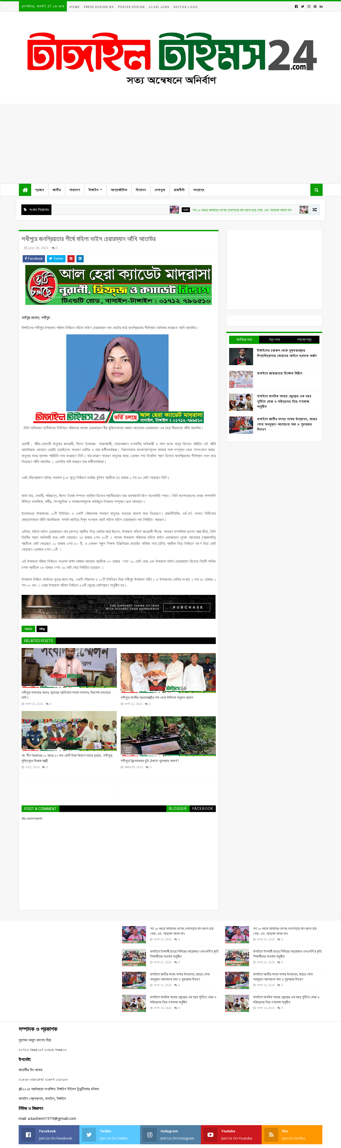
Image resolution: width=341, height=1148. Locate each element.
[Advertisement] (170, 143)
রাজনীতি (179, 190)
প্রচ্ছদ (39, 190)
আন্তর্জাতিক (119, 190)
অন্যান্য (198, 190)
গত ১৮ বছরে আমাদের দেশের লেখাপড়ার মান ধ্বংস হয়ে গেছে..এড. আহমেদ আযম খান (220, 210)
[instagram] (308, 6)
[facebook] (296, 6)
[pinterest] (315, 6)
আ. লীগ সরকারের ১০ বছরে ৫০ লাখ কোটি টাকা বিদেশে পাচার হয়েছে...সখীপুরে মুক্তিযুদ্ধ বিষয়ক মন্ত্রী (67, 758)
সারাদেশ (75, 190)
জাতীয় (57, 190)
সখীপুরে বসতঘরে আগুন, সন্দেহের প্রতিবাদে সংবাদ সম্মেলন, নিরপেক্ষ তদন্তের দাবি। (66, 695)
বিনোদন (141, 190)
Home (75, 7)
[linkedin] (321, 6)
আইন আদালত (297, 210)
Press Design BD (99, 7)
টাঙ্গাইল (94, 190)
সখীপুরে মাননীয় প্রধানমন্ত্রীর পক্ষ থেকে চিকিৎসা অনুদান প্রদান (157, 697)
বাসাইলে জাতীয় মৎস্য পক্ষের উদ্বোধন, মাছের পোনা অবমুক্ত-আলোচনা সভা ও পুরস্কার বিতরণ (287, 424)
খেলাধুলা (160, 190)
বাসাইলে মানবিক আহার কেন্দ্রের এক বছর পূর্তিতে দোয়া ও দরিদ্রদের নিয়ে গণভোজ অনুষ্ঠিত (284, 401)
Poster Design (131, 7)
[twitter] (302, 6)
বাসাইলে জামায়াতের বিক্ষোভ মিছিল (279, 373)
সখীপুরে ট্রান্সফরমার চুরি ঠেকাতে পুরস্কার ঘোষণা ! (150, 761)
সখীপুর (42, 629)
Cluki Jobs (159, 7)
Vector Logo (185, 7)
